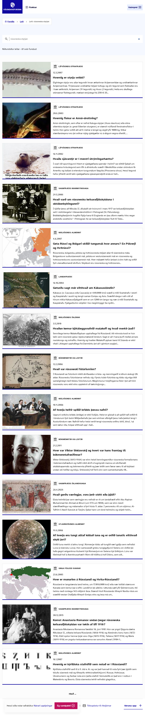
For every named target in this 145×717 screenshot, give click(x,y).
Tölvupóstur (99, 705)
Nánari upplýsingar (43, 705)
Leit (22, 21)
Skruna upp (130, 705)
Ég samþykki (64, 705)
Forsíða (11, 21)
